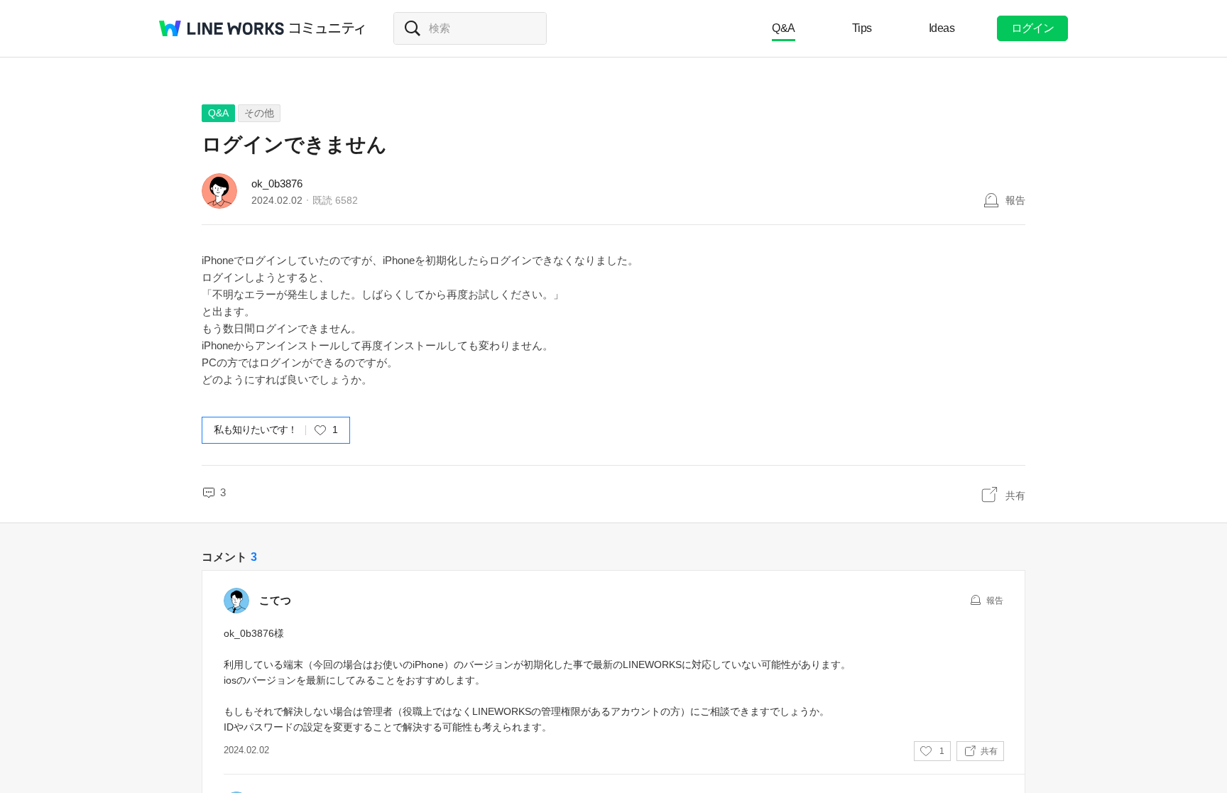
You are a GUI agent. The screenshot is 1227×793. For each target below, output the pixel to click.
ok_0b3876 (276, 183)
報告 (1015, 200)
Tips (862, 28)
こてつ (275, 600)
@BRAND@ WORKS (221, 28)
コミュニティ (327, 28)
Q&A (783, 28)
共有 (1015, 495)
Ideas (942, 28)
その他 (259, 113)
